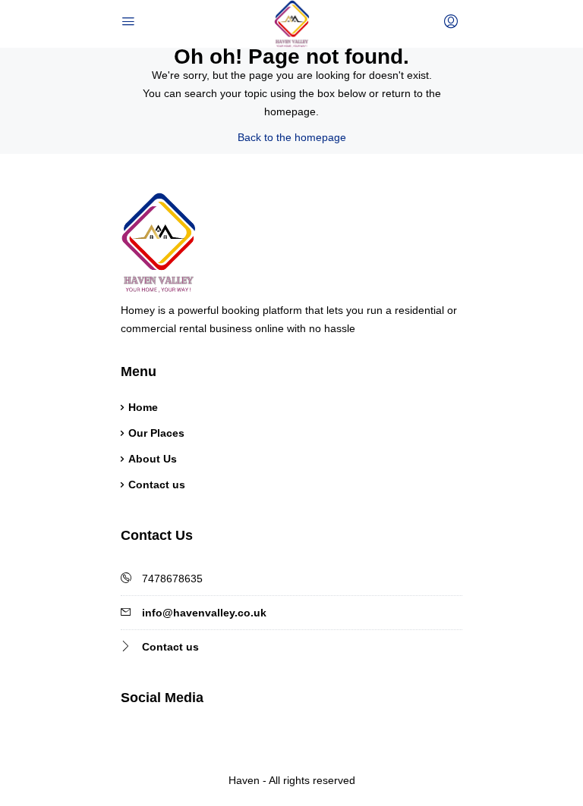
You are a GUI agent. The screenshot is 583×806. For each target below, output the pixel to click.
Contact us (156, 484)
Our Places (156, 433)
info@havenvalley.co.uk (204, 613)
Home (143, 407)
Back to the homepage (292, 137)
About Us (152, 459)
